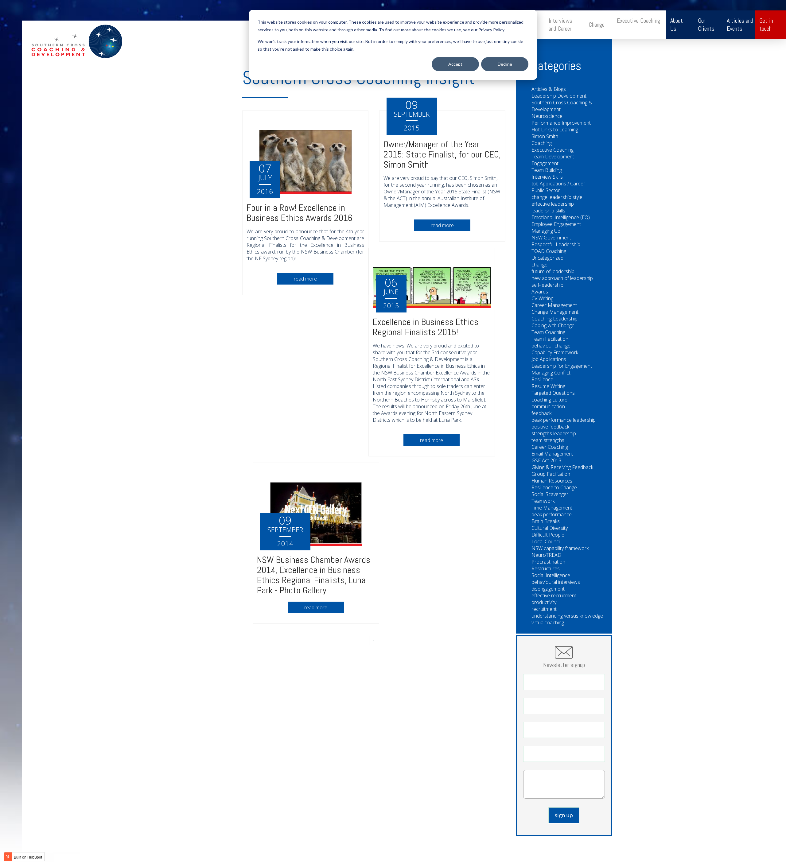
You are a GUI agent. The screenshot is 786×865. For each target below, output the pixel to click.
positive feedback (550, 426)
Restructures (545, 568)
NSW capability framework (560, 548)
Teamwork (542, 501)
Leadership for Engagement (561, 366)
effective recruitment (553, 595)
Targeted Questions (553, 393)
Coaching (541, 143)
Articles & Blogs (548, 89)
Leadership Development (558, 95)
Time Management (551, 507)
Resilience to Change (554, 487)
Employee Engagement (556, 224)
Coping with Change (552, 325)
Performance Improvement (561, 122)
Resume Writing (548, 386)
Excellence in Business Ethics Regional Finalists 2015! (425, 327)
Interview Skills (547, 176)
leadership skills (548, 210)
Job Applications (548, 359)
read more (305, 278)
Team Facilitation (549, 339)
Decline (505, 64)
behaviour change (550, 345)
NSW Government (551, 237)
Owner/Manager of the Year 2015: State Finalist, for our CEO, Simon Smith (442, 154)
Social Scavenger (549, 494)
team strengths (547, 440)
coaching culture (549, 399)
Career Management (554, 305)
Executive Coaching (552, 149)
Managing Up (545, 230)
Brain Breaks (545, 521)
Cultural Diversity (549, 528)
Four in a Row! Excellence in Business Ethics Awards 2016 (299, 213)
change (539, 264)
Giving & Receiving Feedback (562, 467)
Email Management (552, 453)
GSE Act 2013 (546, 460)
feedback (541, 413)
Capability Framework (554, 352)
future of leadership (552, 271)
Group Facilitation (550, 474)
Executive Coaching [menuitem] (638, 21)
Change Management (554, 311)
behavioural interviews (555, 582)
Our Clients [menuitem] (706, 25)
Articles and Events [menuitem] (740, 25)
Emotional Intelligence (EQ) (560, 217)
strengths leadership (553, 433)
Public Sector (545, 190)
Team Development (552, 156)
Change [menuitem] (597, 25)
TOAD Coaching (548, 251)
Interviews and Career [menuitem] (560, 25)
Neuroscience (546, 116)
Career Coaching (549, 447)
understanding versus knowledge (567, 615)
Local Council (546, 541)
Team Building (546, 170)
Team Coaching (548, 332)
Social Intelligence (550, 575)
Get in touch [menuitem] (766, 25)
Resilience (542, 379)
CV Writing (542, 298)
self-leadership (547, 284)
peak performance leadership (563, 420)
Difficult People (547, 534)
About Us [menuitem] (676, 25)
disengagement (548, 588)
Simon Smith (544, 136)
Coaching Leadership (554, 318)
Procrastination (548, 561)
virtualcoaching (547, 622)
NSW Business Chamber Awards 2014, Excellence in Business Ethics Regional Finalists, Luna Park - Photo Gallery (313, 575)
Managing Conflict (550, 372)
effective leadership (552, 203)
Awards (539, 291)
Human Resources (551, 480)
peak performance (551, 514)
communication (548, 406)
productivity (543, 602)
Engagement (544, 163)
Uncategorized (547, 257)
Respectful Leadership (555, 244)
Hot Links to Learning (554, 129)
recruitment (544, 609)
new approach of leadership (562, 278)
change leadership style (556, 197)
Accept (455, 64)
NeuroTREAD (546, 555)
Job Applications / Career (558, 183)
